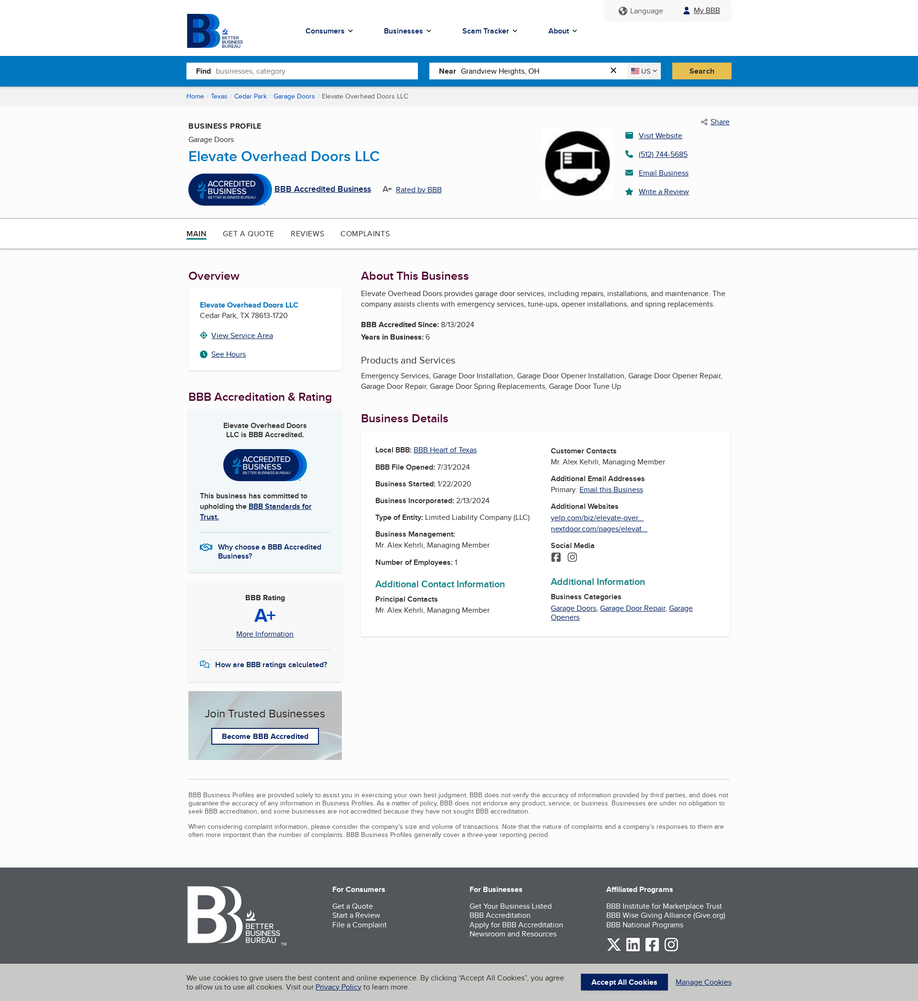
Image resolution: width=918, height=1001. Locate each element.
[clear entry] (616, 71)
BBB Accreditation (500, 915)
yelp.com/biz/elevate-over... (597, 517)
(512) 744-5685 (663, 154)
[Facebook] (556, 558)
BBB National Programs (644, 924)
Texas (219, 96)
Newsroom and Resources (513, 933)
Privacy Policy (338, 986)
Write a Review (664, 191)
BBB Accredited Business (322, 189)
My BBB (707, 10)
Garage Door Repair (632, 608)
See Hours (228, 354)
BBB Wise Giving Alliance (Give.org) (665, 915)
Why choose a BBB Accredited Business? (269, 551)
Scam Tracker (485, 30)
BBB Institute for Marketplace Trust (664, 906)
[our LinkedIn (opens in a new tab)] (633, 949)
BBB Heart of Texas (445, 449)
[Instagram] (572, 558)
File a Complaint (359, 924)
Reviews (307, 233)
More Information (265, 634)
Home (195, 96)
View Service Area (242, 335)
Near (447, 71)
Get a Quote (248, 233)
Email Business (663, 172)
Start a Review (356, 915)
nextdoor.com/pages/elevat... (599, 528)
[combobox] (317, 70)
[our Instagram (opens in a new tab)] (671, 949)
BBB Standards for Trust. (256, 511)
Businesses (403, 30)
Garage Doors (294, 96)
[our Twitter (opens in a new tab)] (614, 949)
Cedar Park (250, 96)
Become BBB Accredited (265, 736)
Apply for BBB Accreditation (516, 924)
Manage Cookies (704, 982)
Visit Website (660, 135)
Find (203, 71)
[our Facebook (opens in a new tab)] (652, 949)
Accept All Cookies (624, 982)
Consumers (325, 30)
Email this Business (611, 489)
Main (196, 233)
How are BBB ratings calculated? (271, 664)
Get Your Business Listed (511, 906)
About (558, 30)
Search (701, 71)
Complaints (365, 233)
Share (720, 122)
